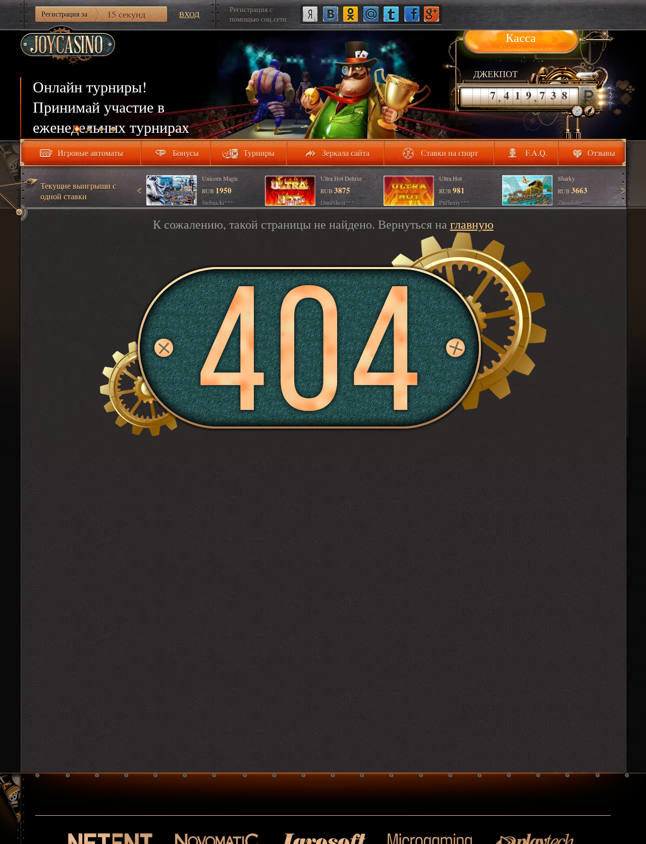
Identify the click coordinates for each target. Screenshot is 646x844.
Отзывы (601, 152)
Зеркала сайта (345, 152)
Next (622, 190)
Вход (189, 14)
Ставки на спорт (449, 152)
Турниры (259, 152)
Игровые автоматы (90, 152)
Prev (139, 190)
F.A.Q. (536, 152)
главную (472, 224)
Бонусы (186, 152)
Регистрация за (93, 14)
